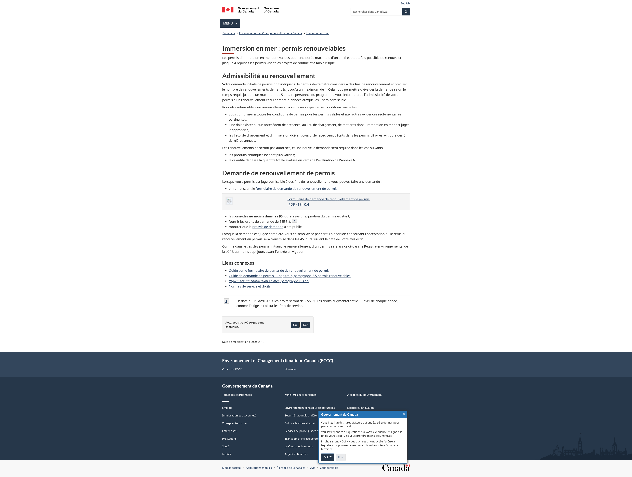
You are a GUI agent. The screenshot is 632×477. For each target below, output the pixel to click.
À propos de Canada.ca (291, 468)
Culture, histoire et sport (300, 423)
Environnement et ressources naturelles (310, 408)
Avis (312, 468)
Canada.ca (229, 33)
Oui (295, 324)
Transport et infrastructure (302, 438)
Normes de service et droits (250, 286)
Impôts (226, 454)
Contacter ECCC (232, 369)
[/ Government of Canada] (251, 10)
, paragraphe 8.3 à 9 (269, 281)
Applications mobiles (259, 468)
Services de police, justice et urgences (308, 431)
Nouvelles (291, 369)
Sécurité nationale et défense (303, 415)
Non (341, 458)
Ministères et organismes (300, 395)
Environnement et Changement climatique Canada (270, 33)
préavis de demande (267, 227)
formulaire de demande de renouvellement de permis (296, 188)
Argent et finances (296, 454)
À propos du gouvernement (364, 395)
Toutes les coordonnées (237, 395)
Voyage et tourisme (234, 423)
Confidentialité (329, 468)
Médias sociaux (231, 468)
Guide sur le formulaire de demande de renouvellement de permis (279, 270)
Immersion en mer (317, 33)
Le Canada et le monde (299, 446)
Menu (231, 23)
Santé (225, 446)
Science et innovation (360, 408)
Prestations (229, 438)
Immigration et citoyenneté (239, 415)
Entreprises (229, 431)
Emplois (227, 408)
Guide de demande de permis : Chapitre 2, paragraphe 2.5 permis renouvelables (290, 276)
